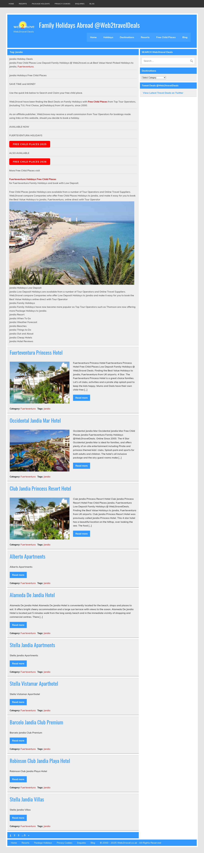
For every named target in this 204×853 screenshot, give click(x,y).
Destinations (127, 37)
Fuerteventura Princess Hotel (36, 352)
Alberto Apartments (27, 556)
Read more (81, 397)
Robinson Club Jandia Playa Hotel (40, 760)
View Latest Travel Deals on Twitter (163, 92)
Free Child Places (166, 37)
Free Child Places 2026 (30, 161)
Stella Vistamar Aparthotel (34, 683)
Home (11, 4)
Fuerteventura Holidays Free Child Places (32, 179)
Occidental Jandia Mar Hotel (35, 420)
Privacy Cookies (62, 4)
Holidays (108, 37)
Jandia (47, 408)
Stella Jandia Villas (27, 799)
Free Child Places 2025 (30, 144)
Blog (91, 4)
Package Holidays (41, 4)
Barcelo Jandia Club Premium (36, 722)
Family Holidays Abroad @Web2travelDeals (89, 25)
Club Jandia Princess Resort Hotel (40, 488)
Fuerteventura (26, 66)
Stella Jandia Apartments (32, 645)
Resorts (23, 4)
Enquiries (79, 4)
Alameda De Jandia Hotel (32, 595)
